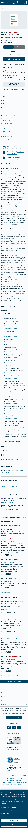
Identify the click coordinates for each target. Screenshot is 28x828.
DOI (4, 128)
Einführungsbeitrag (8, 120)
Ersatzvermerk (7, 131)
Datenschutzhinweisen (6, 801)
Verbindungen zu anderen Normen (12, 139)
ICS (4, 126)
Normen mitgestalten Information (12, 133)
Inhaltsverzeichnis (8, 123)
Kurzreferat (6, 118)
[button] (17, 2)
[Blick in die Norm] (14, 18)
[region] (14, 804)
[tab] (14, 486)
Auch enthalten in (7, 136)
